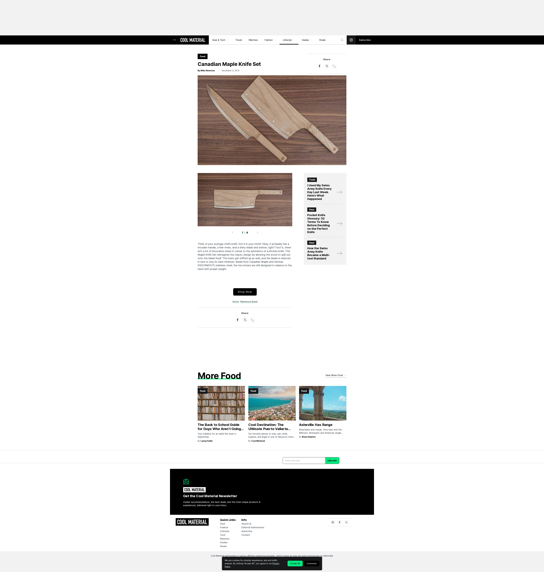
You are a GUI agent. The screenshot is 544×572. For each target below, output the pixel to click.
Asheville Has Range (315, 425)
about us (246, 523)
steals (322, 40)
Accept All (295, 563)
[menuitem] (220, 39)
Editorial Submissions (252, 527)
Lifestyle (287, 40)
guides (224, 542)
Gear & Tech (218, 40)
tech (222, 534)
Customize (312, 563)
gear (222, 523)
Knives (236, 301)
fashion (224, 527)
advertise (246, 531)
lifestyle (224, 531)
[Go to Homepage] (193, 40)
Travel (238, 40)
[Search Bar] (342, 39)
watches (224, 538)
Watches (253, 40)
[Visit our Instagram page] (351, 40)
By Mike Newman (206, 70)
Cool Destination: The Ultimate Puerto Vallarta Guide (268, 429)
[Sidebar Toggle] (174, 40)
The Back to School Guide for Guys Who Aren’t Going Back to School (219, 429)
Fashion (268, 40)
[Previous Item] (232, 232)
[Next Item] (258, 232)
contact (245, 534)
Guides (305, 40)
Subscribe (365, 40)
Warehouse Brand (248, 301)
